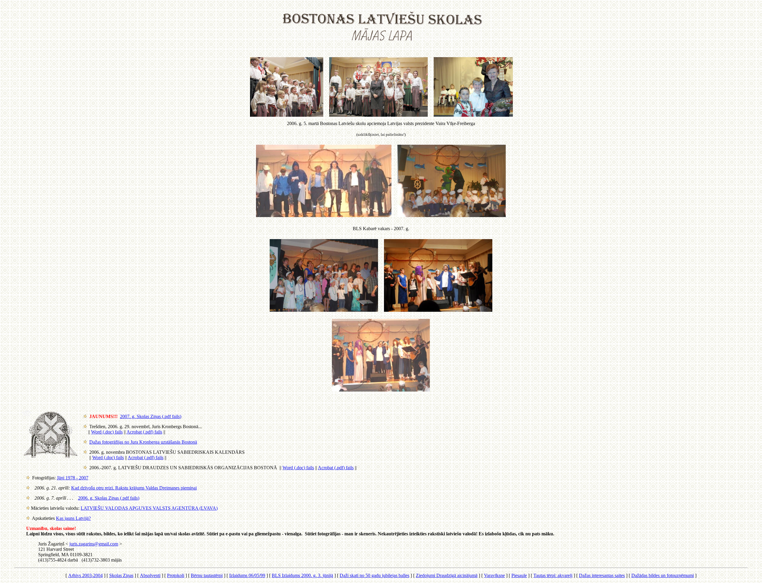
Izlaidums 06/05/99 (247, 575)
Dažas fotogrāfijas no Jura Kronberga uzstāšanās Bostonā (143, 442)
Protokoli (175, 575)
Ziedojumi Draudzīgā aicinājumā (446, 575)
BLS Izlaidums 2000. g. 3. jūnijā (302, 575)
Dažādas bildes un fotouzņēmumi (662, 575)
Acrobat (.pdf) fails (144, 431)
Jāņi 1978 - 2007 (72, 477)
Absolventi (150, 575)
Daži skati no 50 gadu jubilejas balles (374, 575)
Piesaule (519, 575)
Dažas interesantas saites (602, 575)
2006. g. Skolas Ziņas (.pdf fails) (108, 498)
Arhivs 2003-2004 (85, 575)
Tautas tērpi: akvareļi (552, 575)
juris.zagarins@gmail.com (93, 543)
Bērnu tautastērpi (207, 575)
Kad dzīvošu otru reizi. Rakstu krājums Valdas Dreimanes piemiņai (134, 487)
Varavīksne (494, 575)
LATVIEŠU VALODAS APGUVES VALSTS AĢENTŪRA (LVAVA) (149, 508)
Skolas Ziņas (121, 575)
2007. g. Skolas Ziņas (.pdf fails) (150, 416)
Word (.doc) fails (107, 431)
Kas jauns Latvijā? (73, 518)
